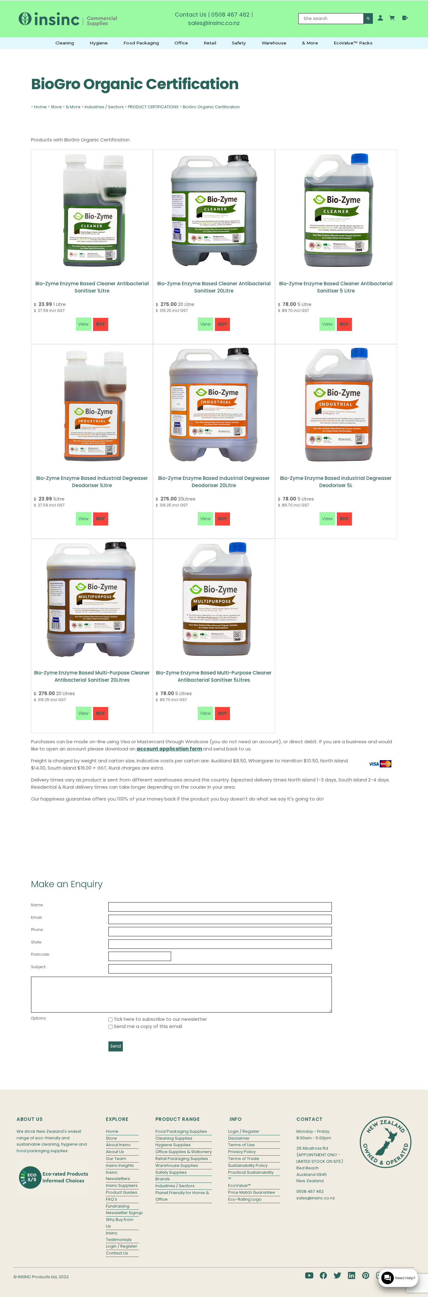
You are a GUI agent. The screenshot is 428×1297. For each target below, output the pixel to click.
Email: (37, 917)
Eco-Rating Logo (245, 1199)
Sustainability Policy (248, 1165)
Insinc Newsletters (118, 1175)
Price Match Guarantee (251, 1192)
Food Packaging (141, 42)
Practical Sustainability (251, 1172)
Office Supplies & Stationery (183, 1152)
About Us (115, 1152)
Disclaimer (239, 1138)
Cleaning (64, 42)
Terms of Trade (243, 1159)
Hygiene (99, 42)
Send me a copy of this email (147, 1026)
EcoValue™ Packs (353, 42)
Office (181, 42)
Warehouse (274, 42)
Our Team (116, 1159)
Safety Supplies (171, 1172)
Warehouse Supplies (176, 1165)
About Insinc (118, 1145)
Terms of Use (241, 1145)
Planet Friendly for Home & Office (182, 1196)
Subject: (38, 966)
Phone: (37, 929)
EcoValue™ (239, 1185)
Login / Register (121, 1246)
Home (40, 106)
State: (36, 942)
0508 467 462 (230, 14)
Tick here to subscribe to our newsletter (159, 1019)
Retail (210, 42)
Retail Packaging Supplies (181, 1159)
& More (310, 42)
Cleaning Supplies (173, 1138)
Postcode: (40, 954)
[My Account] (380, 18)
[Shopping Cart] (393, 18)
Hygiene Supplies (173, 1145)
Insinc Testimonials (119, 1236)
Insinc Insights (120, 1165)
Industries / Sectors (104, 106)
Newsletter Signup (122, 1213)
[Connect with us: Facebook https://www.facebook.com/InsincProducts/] (323, 1275)
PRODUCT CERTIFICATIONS (153, 106)
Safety (239, 42)
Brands (162, 1179)
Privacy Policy (242, 1152)
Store (56, 106)
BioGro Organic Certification (211, 106)
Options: (39, 1018)
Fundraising (117, 1206)
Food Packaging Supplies (181, 1131)
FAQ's (111, 1199)
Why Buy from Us (119, 1223)
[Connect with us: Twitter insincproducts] (337, 1275)
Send (115, 1046)
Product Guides (121, 1192)
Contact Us (190, 14)
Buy (100, 324)
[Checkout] (405, 18)
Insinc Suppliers (122, 1185)
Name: (37, 905)
